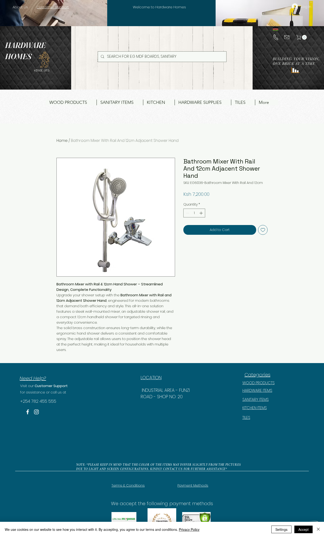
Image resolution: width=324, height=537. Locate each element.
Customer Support (51, 385)
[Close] (318, 529)
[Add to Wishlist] (263, 230)
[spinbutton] (194, 213)
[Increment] (201, 213)
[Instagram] (36, 412)
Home (62, 140)
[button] (302, 37)
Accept (303, 529)
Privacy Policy (189, 529)
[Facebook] (27, 412)
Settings (281, 529)
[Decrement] (187, 213)
